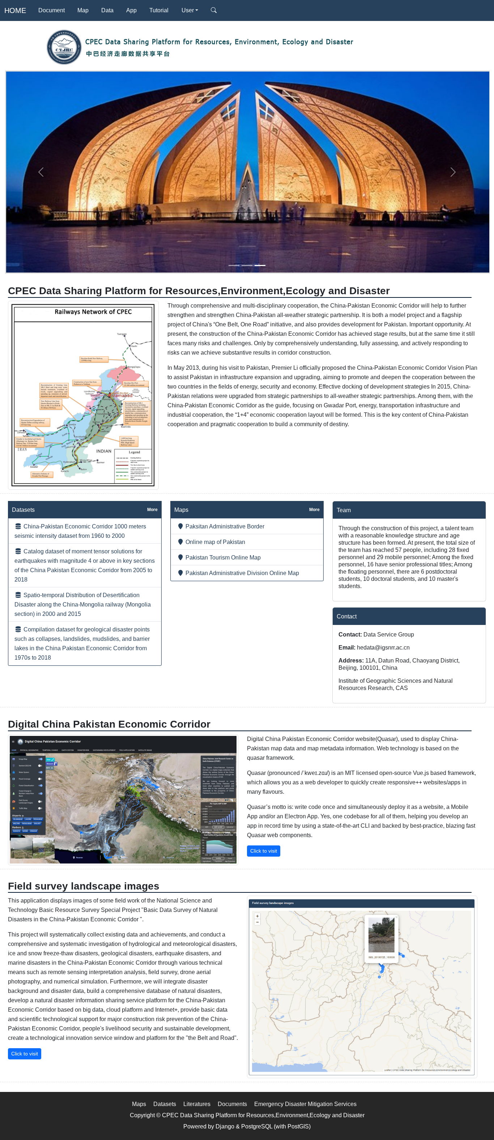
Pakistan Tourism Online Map (222, 557)
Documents (232, 1104)
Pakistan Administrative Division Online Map (241, 573)
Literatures (196, 1104)
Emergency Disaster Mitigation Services (305, 1104)
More (152, 509)
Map (83, 10)
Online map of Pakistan (214, 542)
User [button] (188, 10)
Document (51, 10)
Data (107, 10)
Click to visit (263, 851)
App (131, 10)
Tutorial (159, 10)
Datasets (164, 1104)
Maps (139, 1104)
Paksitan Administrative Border (224, 526)
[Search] (214, 10)
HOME (15, 10)
